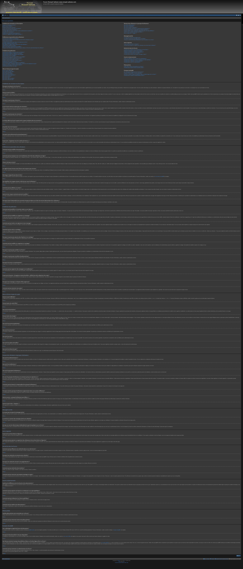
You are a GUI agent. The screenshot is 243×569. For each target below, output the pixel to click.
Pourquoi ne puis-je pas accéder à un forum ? (11, 59)
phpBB (118, 560)
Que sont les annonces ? (7, 76)
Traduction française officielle (119, 562)
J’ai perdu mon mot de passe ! (8, 31)
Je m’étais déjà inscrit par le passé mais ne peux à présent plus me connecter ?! (17, 30)
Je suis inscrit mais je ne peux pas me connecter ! (12, 28)
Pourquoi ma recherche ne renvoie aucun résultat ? (133, 50)
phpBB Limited (31, 529)
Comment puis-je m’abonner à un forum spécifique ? (133, 60)
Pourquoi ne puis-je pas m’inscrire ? (9, 27)
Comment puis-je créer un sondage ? (9, 55)
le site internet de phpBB (159, 176)
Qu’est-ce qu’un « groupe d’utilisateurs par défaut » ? (133, 31)
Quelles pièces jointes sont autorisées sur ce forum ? (133, 66)
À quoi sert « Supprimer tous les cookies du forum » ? (12, 34)
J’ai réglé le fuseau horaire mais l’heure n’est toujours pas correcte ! (15, 42)
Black (119, 561)
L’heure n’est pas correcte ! (8, 40)
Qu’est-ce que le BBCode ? (8, 70)
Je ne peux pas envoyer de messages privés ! (132, 37)
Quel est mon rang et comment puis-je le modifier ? (12, 46)
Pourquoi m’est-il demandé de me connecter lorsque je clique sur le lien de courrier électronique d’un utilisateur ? (23, 47)
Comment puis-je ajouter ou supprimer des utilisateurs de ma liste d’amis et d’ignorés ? (140, 45)
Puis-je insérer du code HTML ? (8, 71)
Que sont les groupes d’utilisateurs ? (130, 27)
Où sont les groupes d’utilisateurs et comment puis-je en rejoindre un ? (137, 28)
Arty (123, 561)
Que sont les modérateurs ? (129, 26)
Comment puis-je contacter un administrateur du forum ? (134, 75)
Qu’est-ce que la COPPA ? (7, 26)
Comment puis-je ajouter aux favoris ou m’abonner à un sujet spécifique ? (137, 59)
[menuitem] (6, 15)
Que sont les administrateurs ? (129, 25)
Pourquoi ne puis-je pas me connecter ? (10, 29)
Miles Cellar (126, 562)
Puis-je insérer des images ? (8, 73)
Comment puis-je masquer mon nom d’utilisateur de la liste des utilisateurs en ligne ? (18, 39)
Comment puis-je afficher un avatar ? (9, 45)
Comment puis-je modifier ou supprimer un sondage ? (12, 57)
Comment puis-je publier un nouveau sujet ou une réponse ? (14, 52)
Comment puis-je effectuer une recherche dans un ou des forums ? (136, 49)
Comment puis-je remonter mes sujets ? (10, 65)
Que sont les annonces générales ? (9, 74)
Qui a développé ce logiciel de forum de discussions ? (134, 71)
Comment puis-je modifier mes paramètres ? (11, 38)
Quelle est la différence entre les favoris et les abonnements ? (135, 58)
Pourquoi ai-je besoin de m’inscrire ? (9, 25)
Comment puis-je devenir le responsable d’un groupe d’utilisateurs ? (136, 29)
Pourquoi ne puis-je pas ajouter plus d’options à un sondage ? (14, 56)
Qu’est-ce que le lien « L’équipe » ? (130, 33)
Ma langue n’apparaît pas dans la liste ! (10, 43)
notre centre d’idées (67, 536)
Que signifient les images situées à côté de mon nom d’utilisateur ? (15, 44)
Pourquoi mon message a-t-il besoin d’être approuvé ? (12, 64)
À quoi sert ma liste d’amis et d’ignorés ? (131, 44)
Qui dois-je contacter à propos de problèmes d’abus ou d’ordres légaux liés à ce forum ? (140, 74)
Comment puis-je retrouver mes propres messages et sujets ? (135, 54)
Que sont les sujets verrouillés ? (8, 78)
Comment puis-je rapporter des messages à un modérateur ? (14, 62)
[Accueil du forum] (22, 6)
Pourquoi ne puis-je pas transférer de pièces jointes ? (12, 60)
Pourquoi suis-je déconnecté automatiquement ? (11, 33)
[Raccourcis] (3, 15)
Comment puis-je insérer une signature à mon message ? (13, 54)
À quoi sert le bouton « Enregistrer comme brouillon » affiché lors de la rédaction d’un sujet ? (20, 63)
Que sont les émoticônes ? (7, 72)
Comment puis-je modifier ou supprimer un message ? (12, 53)
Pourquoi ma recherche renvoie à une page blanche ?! (134, 51)
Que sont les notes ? (6, 77)
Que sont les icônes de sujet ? (8, 79)
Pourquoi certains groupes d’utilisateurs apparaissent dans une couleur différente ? (139, 30)
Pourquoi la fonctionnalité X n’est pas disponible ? (133, 73)
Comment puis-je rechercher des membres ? (132, 53)
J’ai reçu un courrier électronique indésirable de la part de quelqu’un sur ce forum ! (139, 39)
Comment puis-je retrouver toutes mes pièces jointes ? (134, 67)
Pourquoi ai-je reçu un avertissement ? (10, 61)
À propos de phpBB (116, 529)
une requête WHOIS (105, 542)
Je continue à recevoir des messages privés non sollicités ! (135, 38)
